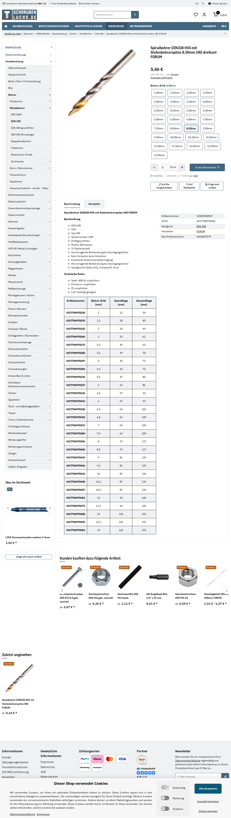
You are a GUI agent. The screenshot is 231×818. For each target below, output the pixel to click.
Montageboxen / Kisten (21, 295)
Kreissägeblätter (17, 262)
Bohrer (12, 94)
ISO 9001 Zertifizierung (15, 772)
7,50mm (160, 128)
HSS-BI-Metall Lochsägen (23, 248)
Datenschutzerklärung (187, 760)
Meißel (12, 275)
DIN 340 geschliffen (22, 128)
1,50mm (176, 92)
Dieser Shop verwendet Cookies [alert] (81, 783)
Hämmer (13, 221)
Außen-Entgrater (17, 466)
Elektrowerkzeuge (16, 54)
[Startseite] (6, 26)
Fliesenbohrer (18, 174)
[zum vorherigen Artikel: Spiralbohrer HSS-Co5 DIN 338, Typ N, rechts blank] (225, 34)
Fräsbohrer (17, 148)
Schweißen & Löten (19, 375)
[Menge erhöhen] (182, 167)
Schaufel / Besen (17, 329)
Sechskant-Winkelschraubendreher (22, 384)
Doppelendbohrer (21, 141)
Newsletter (8, 777)
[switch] (165, 787)
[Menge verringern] (154, 167)
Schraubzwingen (17, 369)
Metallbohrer (17, 108)
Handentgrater (16, 228)
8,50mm (192, 128)
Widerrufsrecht (49, 776)
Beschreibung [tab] (72, 204)
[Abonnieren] (225, 777)
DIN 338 (201, 226)
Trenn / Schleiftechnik (20, 419)
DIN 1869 (16, 114)
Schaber (13, 322)
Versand (174, 74)
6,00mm (160, 119)
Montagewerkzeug (18, 302)
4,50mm (176, 110)
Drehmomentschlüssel (21, 195)
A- (203, 3)
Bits (10, 88)
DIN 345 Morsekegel (22, 134)
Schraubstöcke (16, 362)
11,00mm (160, 146)
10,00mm (177, 137)
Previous (62, 590)
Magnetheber (15, 268)
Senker (12, 393)
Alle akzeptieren (208, 788)
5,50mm (209, 110)
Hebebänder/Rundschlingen (24, 235)
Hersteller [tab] (94, 204)
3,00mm (160, 101)
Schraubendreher (18, 349)
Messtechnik (15, 282)
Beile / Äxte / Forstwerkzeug (24, 81)
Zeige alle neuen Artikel (29, 556)
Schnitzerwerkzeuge (20, 342)
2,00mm (192, 92)
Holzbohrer (16, 101)
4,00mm (209, 101)
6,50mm (176, 119)
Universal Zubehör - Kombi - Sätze (29, 188)
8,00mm (176, 128)
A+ (197, 3)
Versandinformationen (15, 767)
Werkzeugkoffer (17, 439)
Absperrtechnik (17, 74)
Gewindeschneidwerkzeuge (24, 208)
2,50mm (209, 92)
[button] (196, 15)
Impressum (47, 761)
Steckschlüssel (16, 460)
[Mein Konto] (204, 15)
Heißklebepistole (18, 241)
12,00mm (196, 146)
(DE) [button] (195, 175)
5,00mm (192, 110)
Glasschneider (16, 215)
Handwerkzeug (14, 61)
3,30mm (176, 101)
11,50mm (178, 146)
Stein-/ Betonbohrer (21, 168)
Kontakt (6, 757)
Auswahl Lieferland (161, 77)
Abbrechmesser (17, 68)
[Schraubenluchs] (19, 15)
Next (226, 590)
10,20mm (194, 137)
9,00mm (209, 128)
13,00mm (160, 155)
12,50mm (214, 146)
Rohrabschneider (18, 315)
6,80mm (192, 119)
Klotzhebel (14, 255)
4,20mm (160, 110)
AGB (43, 771)
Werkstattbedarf (17, 433)
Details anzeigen (208, 811)
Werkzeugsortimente (20, 446)
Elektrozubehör (17, 201)
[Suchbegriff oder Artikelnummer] (135, 15)
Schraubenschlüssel (19, 355)
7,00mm (209, 119)
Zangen (12, 453)
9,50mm (160, 137)
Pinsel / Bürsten (17, 308)
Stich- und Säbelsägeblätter (24, 406)
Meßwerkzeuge (17, 288)
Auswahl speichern (208, 801)
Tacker (12, 413)
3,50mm (192, 101)
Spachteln (14, 399)
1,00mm (160, 92)
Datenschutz (48, 767)
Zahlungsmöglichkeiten (15, 762)
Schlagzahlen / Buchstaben (23, 335)
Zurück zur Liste (13, 33)
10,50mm (212, 137)
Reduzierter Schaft (21, 154)
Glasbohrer (16, 181)
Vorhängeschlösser (19, 426)
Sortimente (17, 161)
